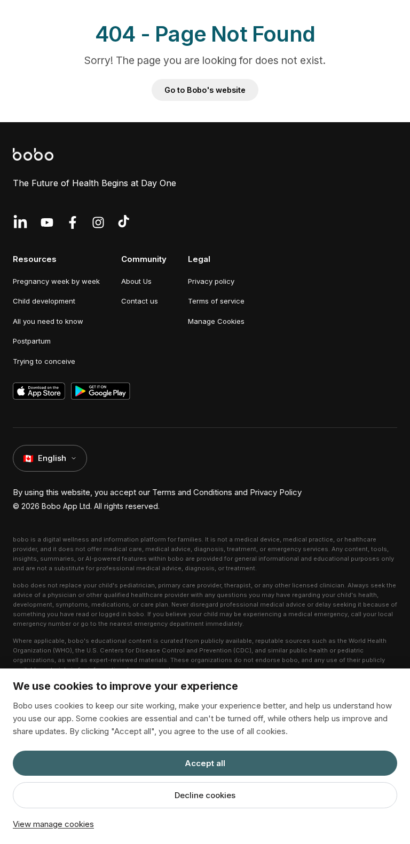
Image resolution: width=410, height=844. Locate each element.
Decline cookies (205, 795)
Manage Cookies (216, 321)
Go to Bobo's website (205, 89)
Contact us (139, 301)
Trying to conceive (44, 361)
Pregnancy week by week (56, 281)
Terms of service (216, 301)
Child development (44, 301)
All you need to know (48, 321)
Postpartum (32, 341)
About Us (136, 281)
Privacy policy (211, 281)
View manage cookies (53, 824)
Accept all (205, 763)
